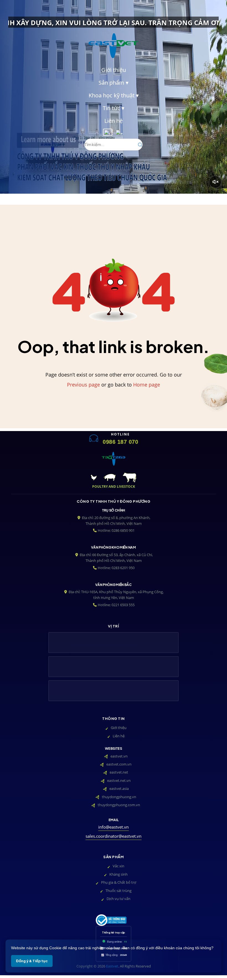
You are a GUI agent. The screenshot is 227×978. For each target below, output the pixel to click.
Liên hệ (113, 120)
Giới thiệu (113, 70)
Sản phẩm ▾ (113, 82)
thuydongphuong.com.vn (119, 804)
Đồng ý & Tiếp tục (32, 961)
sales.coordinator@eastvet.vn (113, 836)
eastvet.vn (119, 756)
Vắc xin (118, 865)
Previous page (83, 384)
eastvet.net (119, 772)
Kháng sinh (118, 874)
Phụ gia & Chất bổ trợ (118, 882)
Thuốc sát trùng (118, 890)
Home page (146, 384)
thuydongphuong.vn (119, 796)
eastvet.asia (119, 788)
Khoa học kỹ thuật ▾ (114, 95)
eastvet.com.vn (118, 764)
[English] (119, 132)
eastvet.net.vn (119, 780)
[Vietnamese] (107, 132)
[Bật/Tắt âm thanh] (215, 182)
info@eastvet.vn (113, 827)
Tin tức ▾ (113, 108)
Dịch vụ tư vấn (118, 898)
